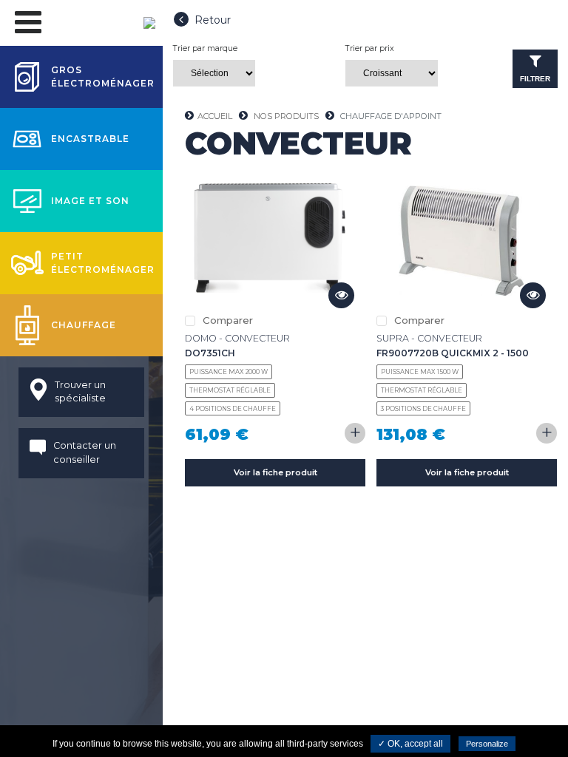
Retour (213, 20)
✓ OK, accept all (410, 744)
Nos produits (286, 116)
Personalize (487, 743)
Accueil (214, 116)
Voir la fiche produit (275, 472)
